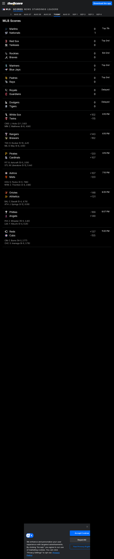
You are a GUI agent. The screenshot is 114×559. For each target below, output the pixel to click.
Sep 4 (99, 14)
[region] (57, 541)
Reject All (82, 540)
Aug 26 (17, 14)
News (27, 9)
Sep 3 (91, 14)
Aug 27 (27, 14)
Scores (18, 9)
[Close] (87, 527)
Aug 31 (66, 14)
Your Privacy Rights (82, 546)
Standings (39, 9)
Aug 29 (47, 14)
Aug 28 (37, 14)
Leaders (52, 9)
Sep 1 (75, 14)
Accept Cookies (82, 533)
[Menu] (3, 3)
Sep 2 (83, 14)
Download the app (102, 3)
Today (57, 14)
